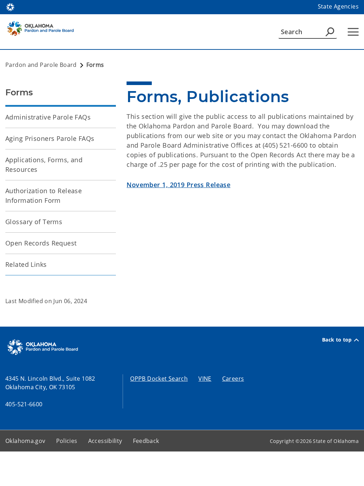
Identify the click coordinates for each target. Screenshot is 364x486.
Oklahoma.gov (25, 441)
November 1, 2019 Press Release (178, 184)
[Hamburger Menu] (353, 31)
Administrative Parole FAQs (48, 117)
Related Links (26, 264)
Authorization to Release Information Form (43, 195)
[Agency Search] (330, 32)
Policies (66, 441)
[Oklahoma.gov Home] (10, 6)
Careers (233, 378)
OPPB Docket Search (159, 378)
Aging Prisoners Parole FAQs (50, 138)
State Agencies (338, 6)
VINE (205, 378)
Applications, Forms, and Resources (43, 164)
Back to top (337, 339)
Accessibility (105, 441)
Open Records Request (41, 243)
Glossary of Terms (33, 221)
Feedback (146, 441)
